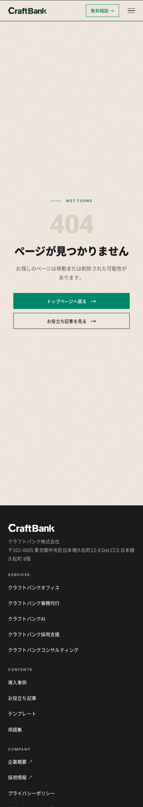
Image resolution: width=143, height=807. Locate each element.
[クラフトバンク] (45, 10)
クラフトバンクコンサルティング (43, 649)
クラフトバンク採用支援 (34, 634)
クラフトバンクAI (26, 618)
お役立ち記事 (22, 698)
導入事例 (17, 682)
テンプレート (22, 713)
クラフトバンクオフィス (34, 587)
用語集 (15, 729)
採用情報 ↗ (20, 777)
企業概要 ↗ (20, 761)
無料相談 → (102, 10)
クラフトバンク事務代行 (34, 603)
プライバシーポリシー (31, 793)
